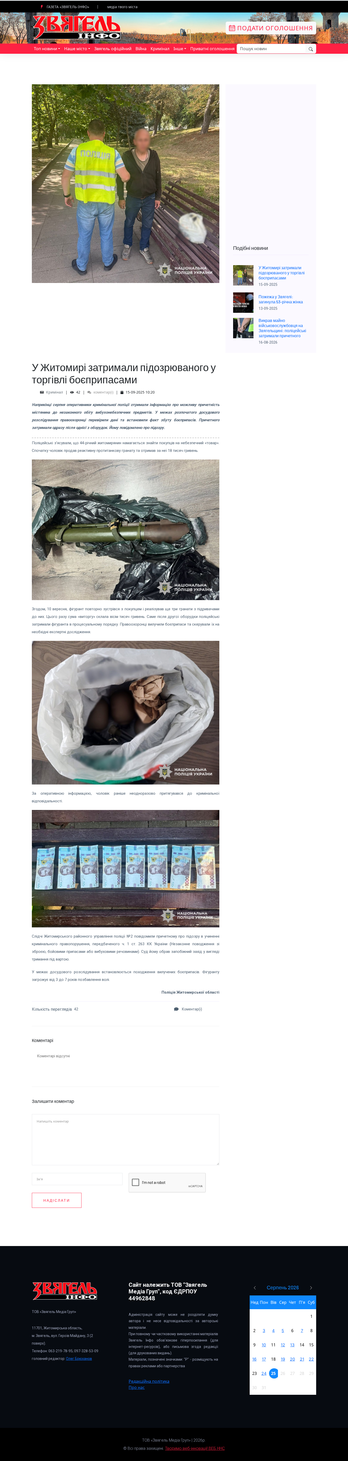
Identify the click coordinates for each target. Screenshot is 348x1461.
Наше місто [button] (75, 48)
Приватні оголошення (212, 48)
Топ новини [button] (45, 48)
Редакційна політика (149, 1381)
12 (283, 1344)
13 (292, 1344)
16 (254, 1359)
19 (283, 1359)
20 (292, 1359)
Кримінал (160, 48)
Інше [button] (178, 48)
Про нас (137, 1387)
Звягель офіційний (112, 48)
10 (264, 1344)
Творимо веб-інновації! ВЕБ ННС (195, 1448)
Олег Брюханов (79, 1359)
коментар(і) (102, 392)
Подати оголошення (274, 28)
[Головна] (77, 27)
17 (264, 1359)
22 (311, 1359)
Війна (141, 48)
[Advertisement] (125, 318)
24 (263, 1373)
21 (302, 1359)
